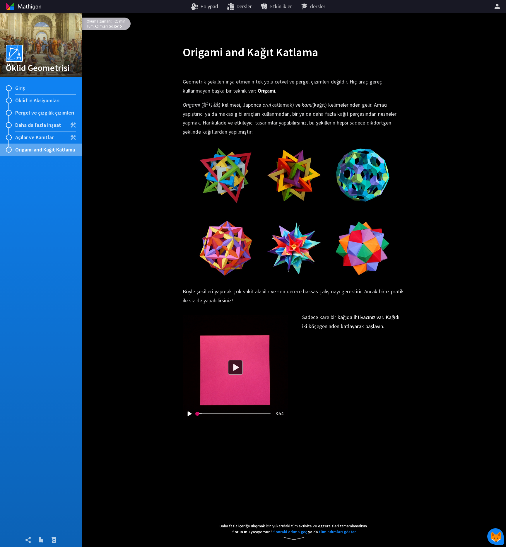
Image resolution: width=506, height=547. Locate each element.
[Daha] (498, 6)
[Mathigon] (23, 6)
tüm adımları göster (337, 531)
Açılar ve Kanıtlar (34, 137)
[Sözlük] (41, 540)
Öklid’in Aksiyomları (37, 100)
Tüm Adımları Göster (103, 26)
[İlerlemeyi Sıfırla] (53, 540)
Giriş (20, 88)
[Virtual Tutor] (495, 536)
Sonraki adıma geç (290, 531)
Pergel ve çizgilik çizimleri (44, 112)
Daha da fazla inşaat (38, 125)
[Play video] (189, 413)
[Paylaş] (28, 540)
